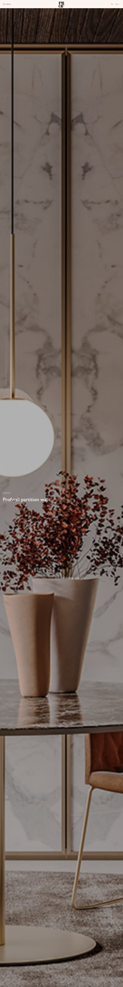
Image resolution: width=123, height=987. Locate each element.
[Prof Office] (61, 4)
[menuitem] (117, 4)
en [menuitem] (117, 4)
